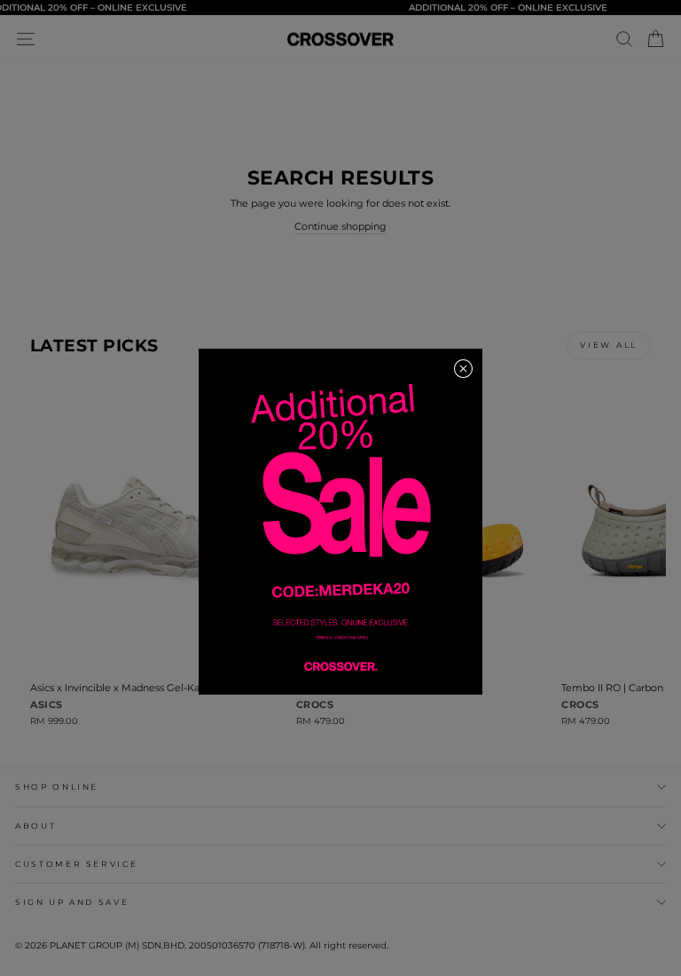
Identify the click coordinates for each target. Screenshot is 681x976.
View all (609, 345)
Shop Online (56, 786)
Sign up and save (72, 902)
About (35, 825)
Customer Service (76, 864)
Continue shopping (340, 226)
